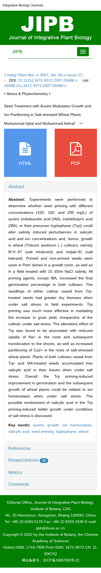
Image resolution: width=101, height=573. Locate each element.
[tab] (50, 187)
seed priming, (44, 431)
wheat (83, 431)
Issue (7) (74, 75)
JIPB (17, 51)
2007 (44, 75)
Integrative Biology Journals (23, 5)
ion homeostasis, (77, 425)
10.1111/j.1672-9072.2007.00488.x (47, 80)
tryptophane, (67, 431)
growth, (54, 425)
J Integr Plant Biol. (19, 75)
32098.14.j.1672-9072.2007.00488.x (35, 86)
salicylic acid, (20, 431)
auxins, (40, 425)
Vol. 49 (56, 75)
